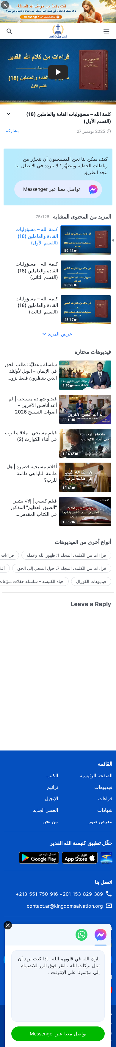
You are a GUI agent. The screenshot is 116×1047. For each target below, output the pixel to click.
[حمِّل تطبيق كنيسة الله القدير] (106, 857)
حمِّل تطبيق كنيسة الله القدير (81, 843)
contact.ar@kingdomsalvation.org (65, 906)
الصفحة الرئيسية (96, 775)
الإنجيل (51, 798)
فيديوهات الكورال (91, 581)
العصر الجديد (45, 810)
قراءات (105, 798)
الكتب (52, 775)
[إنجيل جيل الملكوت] (58, 31)
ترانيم (52, 787)
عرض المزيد (60, 334)
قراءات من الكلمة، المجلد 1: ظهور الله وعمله (66, 555)
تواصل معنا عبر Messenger (58, 1034)
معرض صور (100, 821)
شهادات (104, 810)
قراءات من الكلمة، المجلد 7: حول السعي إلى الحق (61, 568)
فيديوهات (103, 787)
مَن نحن (50, 821)
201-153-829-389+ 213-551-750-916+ (59, 894)
